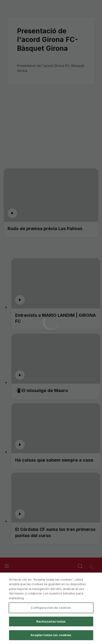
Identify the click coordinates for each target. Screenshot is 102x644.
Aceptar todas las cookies (51, 635)
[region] (51, 608)
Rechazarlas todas (51, 621)
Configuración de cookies (51, 607)
